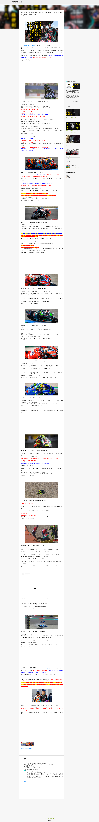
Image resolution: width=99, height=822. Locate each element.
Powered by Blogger (50, 818)
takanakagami (24, 608)
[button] (21, 18)
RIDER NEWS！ (18, 2)
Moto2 (22, 748)
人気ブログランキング (69, 156)
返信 (25, 781)
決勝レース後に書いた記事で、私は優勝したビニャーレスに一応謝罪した (36, 668)
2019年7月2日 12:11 (29, 758)
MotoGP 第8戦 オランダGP (29, 45)
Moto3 (26, 748)
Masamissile (29, 769)
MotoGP (30, 748)
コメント (69, 177)
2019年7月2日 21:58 (35, 769)
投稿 (68, 176)
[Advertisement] (42, 72)
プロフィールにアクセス (75, 167)
